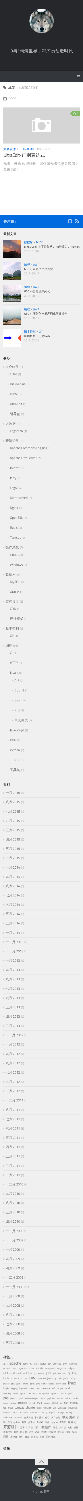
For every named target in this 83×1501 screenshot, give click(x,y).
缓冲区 (61, 1432)
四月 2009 (13, 1268)
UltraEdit (26, 149)
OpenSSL (16, 517)
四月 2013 (13, 1016)
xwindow (7, 1417)
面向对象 (51, 1436)
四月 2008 (13, 1333)
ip (22, 1378)
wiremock (34, 1412)
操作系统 (12, 547)
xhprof (52, 1412)
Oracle (14, 591)
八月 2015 (13, 801)
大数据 (10, 423)
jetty (72, 1378)
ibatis (6, 1378)
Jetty (13, 477)
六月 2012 (13, 1081)
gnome (41, 1373)
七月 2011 (13, 1119)
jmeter (6, 1383)
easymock (61, 1368)
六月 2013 (13, 997)
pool (21, 1398)
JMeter (14, 467)
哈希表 (17, 1422)
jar (26, 1378)
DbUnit (19, 690)
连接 (42, 1436)
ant (5, 1363)
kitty (58, 1383)
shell (39, 1403)
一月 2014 (13, 932)
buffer (25, 1363)
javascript (52, 1378)
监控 (31, 1432)
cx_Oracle (22, 1368)
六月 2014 (13, 904)
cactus (43, 1363)
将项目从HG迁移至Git (38, 336)
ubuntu (30, 1407)
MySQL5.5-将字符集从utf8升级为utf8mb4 (52, 246)
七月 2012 (13, 1072)
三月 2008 (13, 1342)
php (6, 1398)
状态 (16, 1432)
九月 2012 (13, 1053)
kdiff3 (44, 1383)
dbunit (32, 1368)
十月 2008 (13, 1296)
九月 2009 (13, 1258)
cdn (49, 1363)
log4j (6, 1388)
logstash (23, 1388)
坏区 (24, 1422)
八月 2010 (13, 1202)
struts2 (74, 1403)
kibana (51, 1383)
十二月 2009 (14, 1230)
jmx (13, 1383)
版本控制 (30, 331)
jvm (38, 1383)
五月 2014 (13, 913)
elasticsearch (15, 1373)
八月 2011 (13, 1109)
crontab (6, 1368)
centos (57, 1363)
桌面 (76, 1427)
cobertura (73, 1363)
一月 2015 (13, 857)
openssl (54, 1393)
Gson (17, 700)
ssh (66, 1403)
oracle (63, 1393)
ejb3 (5, 1373)
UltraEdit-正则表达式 (24, 155)
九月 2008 (13, 1305)
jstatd (25, 1383)
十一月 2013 (14, 951)
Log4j (13, 487)
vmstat (6, 1412)
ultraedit (47, 1407)
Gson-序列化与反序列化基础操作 (45, 313)
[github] (70, 222)
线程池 (52, 1432)
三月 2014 (13, 923)
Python (15, 749)
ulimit (39, 1407)
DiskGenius (17, 384)
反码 (9, 1422)
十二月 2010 (14, 1184)
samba (13, 1403)
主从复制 (28, 1417)
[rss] (77, 222)
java (32, 1377)
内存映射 (55, 1417)
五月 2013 (13, 1007)
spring (55, 1403)
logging (14, 1388)
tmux (10, 1407)
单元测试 (21, 720)
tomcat (19, 1407)
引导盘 (15, 413)
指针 (37, 1427)
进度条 (34, 1436)
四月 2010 (13, 1221)
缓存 (68, 1432)
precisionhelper (31, 1398)
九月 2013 (13, 969)
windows (24, 1412)
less (64, 1383)
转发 (27, 1436)
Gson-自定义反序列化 (38, 269)
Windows (16, 564)
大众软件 (9, 149)
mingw (60, 1388)
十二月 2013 (14, 941)
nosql (35, 1393)
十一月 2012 (14, 1035)
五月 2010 (13, 1212)
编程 (27, 264)
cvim (14, 1368)
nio (29, 1393)
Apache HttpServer (23, 457)
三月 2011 (13, 1156)
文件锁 (62, 1427)
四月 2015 (13, 839)
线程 (44, 1432)
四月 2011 (13, 1146)
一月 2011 (13, 1174)
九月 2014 (13, 876)
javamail (42, 1378)
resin (5, 1403)
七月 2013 (13, 988)
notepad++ (44, 1393)
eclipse (71, 1368)
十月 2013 (13, 960)
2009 (12, 98)
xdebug (44, 1412)
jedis (66, 1378)
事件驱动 (39, 1417)
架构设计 (12, 601)
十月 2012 (13, 1044)
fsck (30, 1373)
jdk (60, 1378)
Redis (14, 527)
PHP (13, 740)
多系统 (31, 1422)
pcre (70, 1393)
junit (32, 1383)
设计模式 (16, 618)
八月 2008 (13, 1314)
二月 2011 (13, 1165)
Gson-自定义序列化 (37, 291)
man (38, 1388)
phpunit (13, 1398)
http (74, 1373)
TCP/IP (14, 759)
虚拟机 (13, 1436)
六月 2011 (13, 1128)
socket (47, 1403)
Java (36, 264)
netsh (15, 1393)
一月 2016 (13, 792)
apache (15, 1363)
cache (36, 1363)
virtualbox (72, 1407)
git (35, 1373)
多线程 (40, 1422)
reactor (60, 1398)
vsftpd (15, 1412)
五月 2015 (13, 830)
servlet (32, 1403)
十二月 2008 (14, 1277)
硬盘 (37, 1432)
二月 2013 (13, 1025)
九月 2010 (13, 1193)
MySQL (40, 242)
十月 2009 (13, 1249)
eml (25, 1373)
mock (68, 1388)
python (51, 1398)
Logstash (16, 430)
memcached (48, 1388)
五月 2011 (13, 1137)
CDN (13, 608)
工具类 (15, 769)
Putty (13, 393)
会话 (47, 1417)
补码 (21, 1436)
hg (69, 1373)
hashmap (62, 1373)
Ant (16, 680)
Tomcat (15, 537)
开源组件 (12, 440)
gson (48, 1373)
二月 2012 (13, 1090)
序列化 (72, 1422)
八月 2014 (13, 885)
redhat (68, 1398)
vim (54, 1407)
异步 (22, 1427)
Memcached (19, 497)
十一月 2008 (14, 1286)
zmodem (18, 1417)
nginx (22, 1393)
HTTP (14, 662)
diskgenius (50, 1368)
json (18, 1384)
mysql (7, 1393)
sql (61, 1403)
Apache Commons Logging (28, 447)
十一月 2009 (14, 1240)
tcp (4, 1407)
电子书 (23, 1432)
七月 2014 (13, 895)
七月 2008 (13, 1324)
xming (69, 1412)
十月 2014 (13, 867)
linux (72, 1383)
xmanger (60, 1412)
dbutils (39, 1368)
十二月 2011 (14, 1100)
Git (41, 331)
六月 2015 (13, 820)
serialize (22, 1403)
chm (65, 1363)
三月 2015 (13, 848)
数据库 (28, 242)
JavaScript (17, 730)
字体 (47, 1422)
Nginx (14, 507)
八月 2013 (13, 979)
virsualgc (62, 1407)
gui (54, 1373)
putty (43, 1398)
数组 (55, 1427)
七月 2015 (13, 811)
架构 (70, 1427)
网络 (6, 1437)
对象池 (54, 1422)
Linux (13, 554)
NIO (17, 710)
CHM (13, 374)
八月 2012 (13, 1063)
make (31, 1388)
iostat (17, 1378)
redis (75, 1398)
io (11, 1378)
